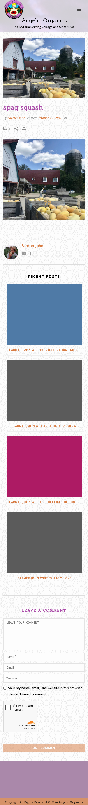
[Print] (26, 129)
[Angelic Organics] (10, 16)
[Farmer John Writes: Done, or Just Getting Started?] (44, 314)
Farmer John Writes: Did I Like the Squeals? (45, 502)
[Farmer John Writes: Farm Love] (44, 542)
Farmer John (16, 118)
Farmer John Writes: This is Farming (44, 426)
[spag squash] (44, 68)
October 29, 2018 (49, 118)
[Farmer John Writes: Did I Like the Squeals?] (44, 466)
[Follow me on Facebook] (30, 254)
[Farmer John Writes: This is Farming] (44, 390)
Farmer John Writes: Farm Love (45, 578)
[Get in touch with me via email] (24, 254)
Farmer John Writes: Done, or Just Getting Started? (45, 350)
